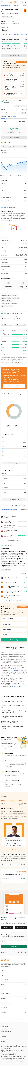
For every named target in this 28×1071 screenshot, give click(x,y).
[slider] (6, 119)
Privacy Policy (4, 1026)
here (21, 1061)
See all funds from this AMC (13, 601)
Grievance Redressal (6, 1039)
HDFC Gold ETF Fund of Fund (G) (10, 517)
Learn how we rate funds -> (20, 34)
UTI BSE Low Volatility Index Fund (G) (11, 596)
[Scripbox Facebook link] (21, 952)
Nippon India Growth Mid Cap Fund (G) (9, 526)
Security (3, 1034)
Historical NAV (17, 5)
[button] (14, 971)
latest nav (16, 670)
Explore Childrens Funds (13, 540)
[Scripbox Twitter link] (18, 952)
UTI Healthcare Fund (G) (10, 578)
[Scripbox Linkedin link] (25, 952)
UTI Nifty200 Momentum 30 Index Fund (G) (11, 587)
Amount (3, 109)
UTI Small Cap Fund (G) (10, 582)
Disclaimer (3, 1036)
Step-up (16, 321)
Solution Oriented (5, 13)
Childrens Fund (14, 13)
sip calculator (17, 686)
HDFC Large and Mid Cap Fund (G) (9, 521)
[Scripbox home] (12, 2)
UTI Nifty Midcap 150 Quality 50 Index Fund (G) (11, 591)
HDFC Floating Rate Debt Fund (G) (9, 535)
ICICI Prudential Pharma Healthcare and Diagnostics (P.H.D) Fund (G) (10, 531)
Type (2, 316)
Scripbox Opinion (6, 5)
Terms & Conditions (6, 1031)
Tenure (2, 321)
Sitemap (3, 1041)
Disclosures (4, 1029)
